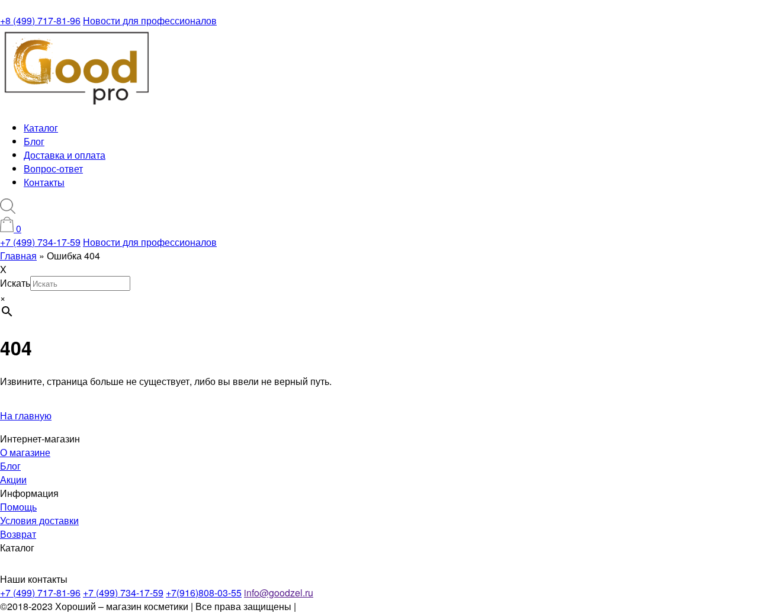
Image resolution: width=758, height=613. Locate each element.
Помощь (18, 506)
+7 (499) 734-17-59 (40, 242)
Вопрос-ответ (53, 168)
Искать (15, 283)
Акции (13, 479)
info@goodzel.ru (278, 592)
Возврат (18, 534)
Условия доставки (39, 520)
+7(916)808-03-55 (204, 592)
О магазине (25, 452)
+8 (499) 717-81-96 (40, 20)
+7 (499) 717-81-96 (40, 592)
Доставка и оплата (64, 155)
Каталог (41, 127)
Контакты (44, 182)
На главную (26, 415)
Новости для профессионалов (150, 20)
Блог (34, 141)
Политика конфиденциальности (368, 606)
